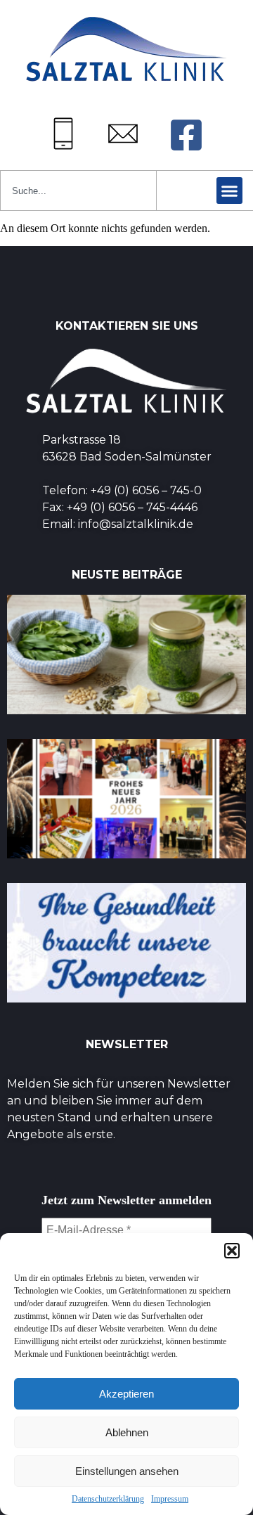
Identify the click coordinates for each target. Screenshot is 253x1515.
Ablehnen (126, 1432)
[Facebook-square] (186, 135)
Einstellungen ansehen (127, 1471)
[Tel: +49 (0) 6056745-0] (63, 133)
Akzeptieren (126, 1394)
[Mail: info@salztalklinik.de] (123, 133)
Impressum (169, 1499)
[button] (232, 1251)
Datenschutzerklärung (108, 1499)
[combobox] (78, 190)
